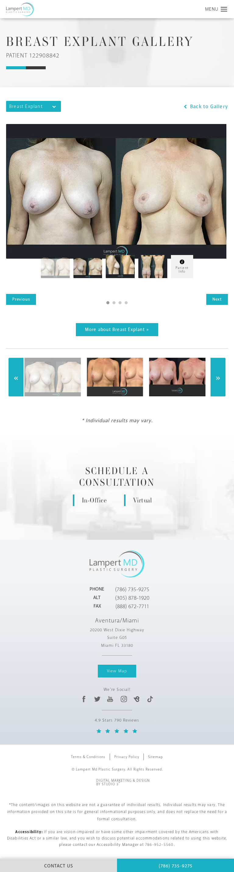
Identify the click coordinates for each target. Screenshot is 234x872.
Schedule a (117, 477)
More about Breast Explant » (117, 330)
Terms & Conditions (88, 757)
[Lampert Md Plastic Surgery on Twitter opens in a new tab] (97, 699)
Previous (21, 299)
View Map (117, 671)
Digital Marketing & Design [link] (123, 782)
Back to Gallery (208, 106)
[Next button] (217, 377)
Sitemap (155, 757)
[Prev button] (16, 377)
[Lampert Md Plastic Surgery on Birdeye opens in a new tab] (136, 699)
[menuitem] (84, 699)
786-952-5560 (159, 844)
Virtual (142, 500)
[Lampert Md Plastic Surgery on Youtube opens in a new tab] (110, 699)
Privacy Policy (126, 757)
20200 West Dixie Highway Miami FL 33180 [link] (117, 637)
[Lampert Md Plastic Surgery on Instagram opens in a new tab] (123, 699)
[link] (132, 589)
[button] (224, 9)
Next (217, 299)
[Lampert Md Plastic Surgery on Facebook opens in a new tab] (84, 699)
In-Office (94, 500)
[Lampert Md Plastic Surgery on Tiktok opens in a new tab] (150, 699)
